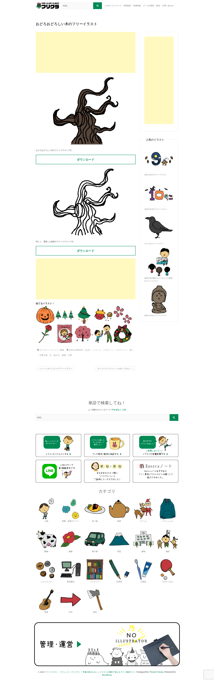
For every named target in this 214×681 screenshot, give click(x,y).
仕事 (124, 409)
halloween (76, 350)
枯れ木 (57, 355)
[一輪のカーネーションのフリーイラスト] (45, 333)
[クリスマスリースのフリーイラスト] (122, 333)
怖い (132, 350)
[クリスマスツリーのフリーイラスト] (84, 314)
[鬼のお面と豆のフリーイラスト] (103, 314)
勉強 (117, 409)
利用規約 (127, 5)
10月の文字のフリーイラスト (155, 209)
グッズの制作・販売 (151, 5)
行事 (70, 355)
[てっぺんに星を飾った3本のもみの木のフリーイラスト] (64, 314)
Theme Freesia (156, 672)
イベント (55, 350)
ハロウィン (108, 350)
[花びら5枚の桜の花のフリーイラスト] (122, 314)
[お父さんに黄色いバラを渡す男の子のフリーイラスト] (103, 333)
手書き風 (43, 355)
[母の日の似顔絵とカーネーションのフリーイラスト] (64, 333)
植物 (62, 350)
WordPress (107, 675)
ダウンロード (85, 159)
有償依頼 (137, 5)
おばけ (88, 350)
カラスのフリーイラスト (154, 243)
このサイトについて (112, 5)
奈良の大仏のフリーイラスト (155, 315)
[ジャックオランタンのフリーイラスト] (45, 314)
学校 (113, 409)
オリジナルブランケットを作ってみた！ (115, 368)
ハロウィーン (121, 350)
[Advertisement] (86, 52)
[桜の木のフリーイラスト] (84, 333)
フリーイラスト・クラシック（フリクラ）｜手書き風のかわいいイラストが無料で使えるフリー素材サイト (90, 672)
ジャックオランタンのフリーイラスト (55, 368)
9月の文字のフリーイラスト (155, 175)
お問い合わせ (168, 5)
